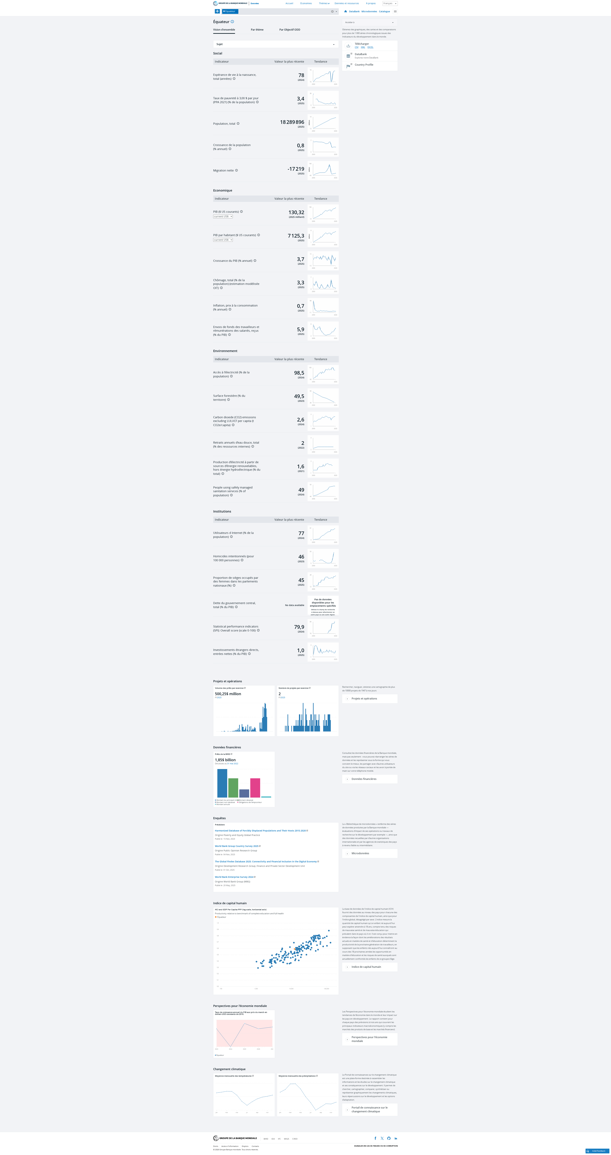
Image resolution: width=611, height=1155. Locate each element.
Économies (306, 3)
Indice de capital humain (366, 967)
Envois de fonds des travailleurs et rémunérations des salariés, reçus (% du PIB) (236, 331)
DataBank (354, 11)
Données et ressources (347, 3)
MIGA (286, 1138)
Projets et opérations (364, 698)
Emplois (245, 1146)
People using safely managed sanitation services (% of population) (233, 491)
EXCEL (370, 47)
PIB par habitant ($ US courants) (234, 235)
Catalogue (384, 11)
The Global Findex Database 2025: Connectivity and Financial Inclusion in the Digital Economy (266, 861)
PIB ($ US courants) (226, 212)
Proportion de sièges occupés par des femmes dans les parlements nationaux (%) (235, 581)
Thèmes (323, 3)
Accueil (289, 3)
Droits (215, 1146)
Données (255, 3)
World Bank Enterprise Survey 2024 (234, 876)
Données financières (364, 779)
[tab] (224, 31)
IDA (273, 1138)
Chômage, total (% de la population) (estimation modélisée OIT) (236, 284)
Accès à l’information (230, 1146)
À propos (371, 3)
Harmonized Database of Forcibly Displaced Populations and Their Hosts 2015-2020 (260, 830)
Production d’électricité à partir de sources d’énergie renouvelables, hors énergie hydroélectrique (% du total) (236, 467)
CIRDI (295, 1138)
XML (363, 47)
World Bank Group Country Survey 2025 (236, 846)
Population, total (224, 123)
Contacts (255, 1146)
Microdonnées (369, 11)
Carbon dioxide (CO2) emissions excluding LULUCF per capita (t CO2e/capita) (234, 421)
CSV (356, 47)
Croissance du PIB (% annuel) (232, 261)
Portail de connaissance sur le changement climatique (370, 1109)
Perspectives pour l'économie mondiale (369, 1039)
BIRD (266, 1138)
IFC (279, 1138)
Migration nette (223, 170)
